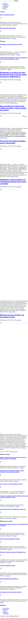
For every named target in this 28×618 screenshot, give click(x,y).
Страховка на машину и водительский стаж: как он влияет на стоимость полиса (14, 496)
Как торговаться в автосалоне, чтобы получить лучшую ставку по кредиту (13, 108)
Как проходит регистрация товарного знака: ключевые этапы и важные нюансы (12, 471)
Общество (5, 6)
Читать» (15, 25)
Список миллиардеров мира (7, 565)
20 (10, 451)
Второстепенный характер (7, 14)
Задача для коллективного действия (9, 538)
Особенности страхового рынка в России (11, 44)
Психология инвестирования (8, 28)
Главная (5, 3)
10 (9, 451)
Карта (4, 8)
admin (19, 79)
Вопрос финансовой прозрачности (9, 578)
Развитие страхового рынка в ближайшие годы (13, 552)
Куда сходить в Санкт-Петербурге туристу (11, 484)
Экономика (6, 4)
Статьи (5, 611)
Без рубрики (6, 608)
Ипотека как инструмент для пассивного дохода (12, 316)
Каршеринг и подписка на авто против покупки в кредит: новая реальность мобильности (13, 74)
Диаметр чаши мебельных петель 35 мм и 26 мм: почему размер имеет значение (13, 458)
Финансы (5, 7)
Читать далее (14, 102)
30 (11, 451)
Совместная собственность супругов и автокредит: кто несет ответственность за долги (14, 58)
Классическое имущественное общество (11, 592)
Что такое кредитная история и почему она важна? (13, 142)
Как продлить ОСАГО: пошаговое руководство (13, 509)
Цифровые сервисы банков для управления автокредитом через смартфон (13, 182)
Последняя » (15, 451)
